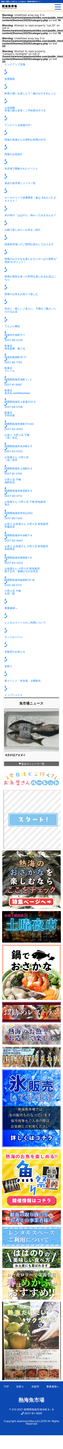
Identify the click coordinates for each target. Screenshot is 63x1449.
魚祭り (20, 1386)
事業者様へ (52, 1386)
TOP (6, 1386)
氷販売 (35, 1386)
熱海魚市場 (31, 1400)
